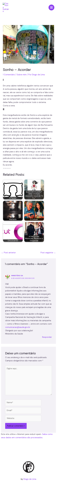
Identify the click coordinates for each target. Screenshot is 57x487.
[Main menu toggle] (51, 7)
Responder (47, 337)
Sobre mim (22, 74)
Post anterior (8, 252)
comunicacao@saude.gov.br (17, 327)
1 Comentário (9, 74)
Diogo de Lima (29, 479)
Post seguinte (48, 252)
